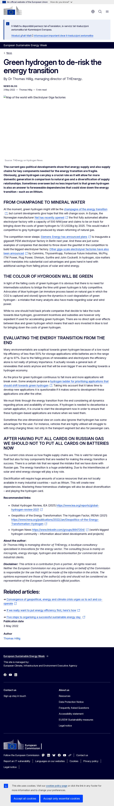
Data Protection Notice (71, 701)
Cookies (74, 761)
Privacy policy (90, 761)
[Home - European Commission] (13, 10)
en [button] (93, 11)
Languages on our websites (50, 761)
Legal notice (65, 725)
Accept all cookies (25, 798)
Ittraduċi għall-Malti (21, 35)
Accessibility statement (71, 713)
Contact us (82, 755)
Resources (64, 695)
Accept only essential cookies (61, 798)
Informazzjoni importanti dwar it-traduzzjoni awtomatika (63, 35)
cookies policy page (56, 785)
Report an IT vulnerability (17, 761)
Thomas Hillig (12, 638)
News (9, 53)
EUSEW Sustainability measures (76, 719)
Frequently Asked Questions (74, 707)
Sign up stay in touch (15, 695)
